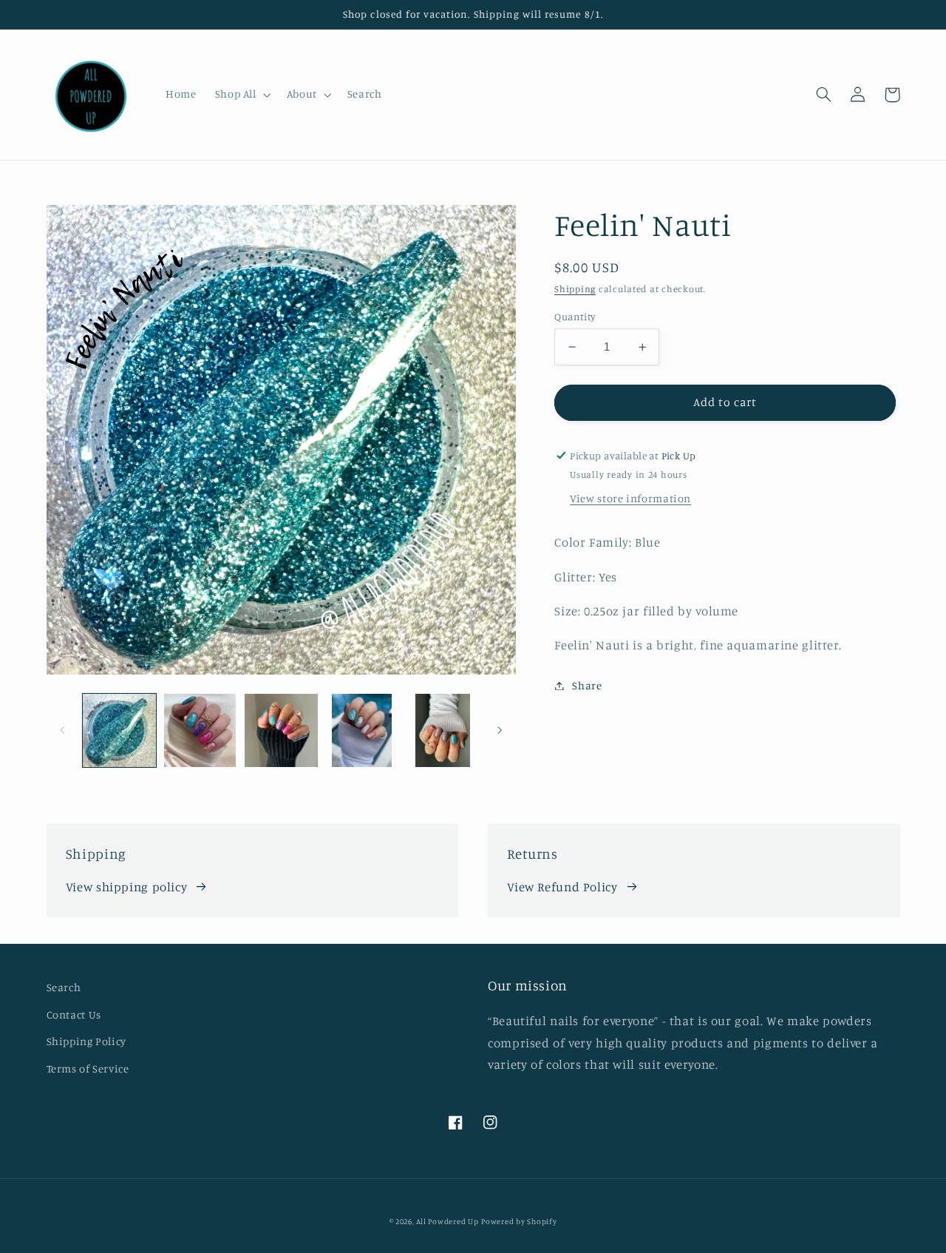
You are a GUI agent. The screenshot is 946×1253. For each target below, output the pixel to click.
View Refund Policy (562, 886)
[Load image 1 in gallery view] (119, 730)
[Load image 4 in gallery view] (361, 730)
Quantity (574, 316)
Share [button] (587, 685)
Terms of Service (88, 1068)
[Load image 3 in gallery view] (281, 730)
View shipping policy (127, 886)
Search (64, 987)
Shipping (575, 288)
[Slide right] (499, 730)
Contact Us (74, 1014)
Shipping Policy (86, 1041)
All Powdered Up (447, 1221)
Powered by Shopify (519, 1221)
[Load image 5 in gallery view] (443, 730)
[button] (241, 94)
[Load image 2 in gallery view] (199, 730)
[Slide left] (63, 730)
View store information (630, 498)
